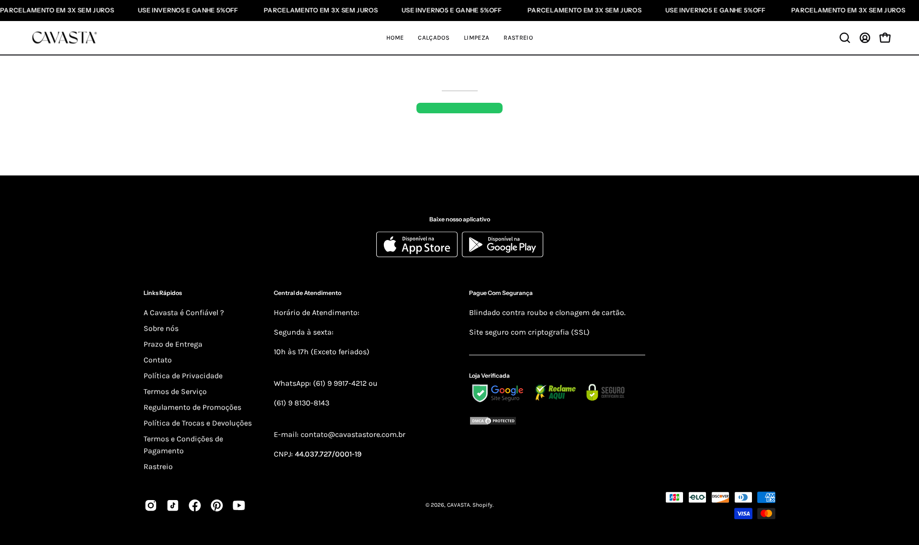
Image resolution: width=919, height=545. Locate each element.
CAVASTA (458, 505)
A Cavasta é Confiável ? (184, 312)
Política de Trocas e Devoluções (198, 422)
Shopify (482, 505)
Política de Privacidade (183, 375)
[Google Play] (502, 255)
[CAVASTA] (67, 37)
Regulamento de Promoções (192, 407)
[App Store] (419, 255)
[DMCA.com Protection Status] (557, 422)
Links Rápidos (163, 293)
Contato (158, 359)
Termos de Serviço (175, 391)
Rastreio (158, 466)
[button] (845, 38)
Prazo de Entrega (173, 344)
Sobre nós (161, 328)
